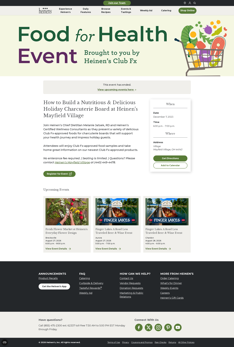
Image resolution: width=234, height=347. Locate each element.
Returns (172, 342)
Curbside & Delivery (91, 283)
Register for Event (57, 174)
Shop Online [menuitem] (187, 10)
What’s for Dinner (171, 283)
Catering (84, 278)
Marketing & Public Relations (131, 294)
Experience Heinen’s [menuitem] (65, 10)
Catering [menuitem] (166, 10)
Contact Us (126, 278)
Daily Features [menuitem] (86, 10)
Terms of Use (113, 342)
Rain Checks (160, 342)
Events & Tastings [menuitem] (126, 10)
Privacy (125, 342)
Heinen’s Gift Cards (172, 297)
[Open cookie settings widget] (4, 342)
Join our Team (117, 3)
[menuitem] (45, 10)
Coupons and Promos (141, 342)
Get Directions (170, 158)
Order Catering (169, 278)
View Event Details (67, 248)
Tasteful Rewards (90, 288)
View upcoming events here (116, 89)
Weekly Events (169, 288)
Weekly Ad (85, 293)
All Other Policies (186, 342)
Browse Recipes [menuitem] (105, 10)
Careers (165, 293)
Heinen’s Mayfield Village (72, 162)
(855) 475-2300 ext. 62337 (59, 325)
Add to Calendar (170, 165)
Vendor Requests (130, 283)
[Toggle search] (194, 3)
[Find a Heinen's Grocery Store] (185, 3)
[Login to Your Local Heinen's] (190, 3)
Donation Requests (131, 288)
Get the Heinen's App (54, 286)
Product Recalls (48, 278)
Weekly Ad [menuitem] (146, 10)
